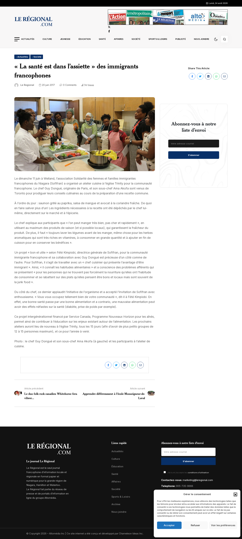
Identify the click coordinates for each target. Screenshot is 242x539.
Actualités (27, 39)
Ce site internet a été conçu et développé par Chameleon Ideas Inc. (105, 533)
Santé (102, 39)
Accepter (169, 525)
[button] (235, 494)
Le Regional (27, 85)
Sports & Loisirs (157, 39)
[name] (33, 21)
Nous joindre (201, 39)
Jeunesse (65, 39)
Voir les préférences (223, 525)
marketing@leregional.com (198, 480)
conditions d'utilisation (198, 472)
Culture (47, 39)
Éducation (85, 39)
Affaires (118, 39)
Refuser (195, 525)
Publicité (180, 39)
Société (136, 39)
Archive (115, 504)
